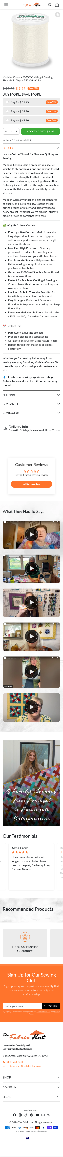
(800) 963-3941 (15, 1062)
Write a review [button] (31, 484)
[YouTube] (37, 1114)
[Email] (43, 1114)
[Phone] (49, 1114)
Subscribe (51, 1006)
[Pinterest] (31, 1114)
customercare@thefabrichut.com (24, 1066)
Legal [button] (7, 1096)
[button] (9, 4)
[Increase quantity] (16, 131)
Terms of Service (43, 1012)
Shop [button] (7, 1077)
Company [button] (9, 1087)
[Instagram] (20, 1114)
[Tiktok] (26, 1114)
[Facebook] (14, 1114)
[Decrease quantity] (6, 131)
